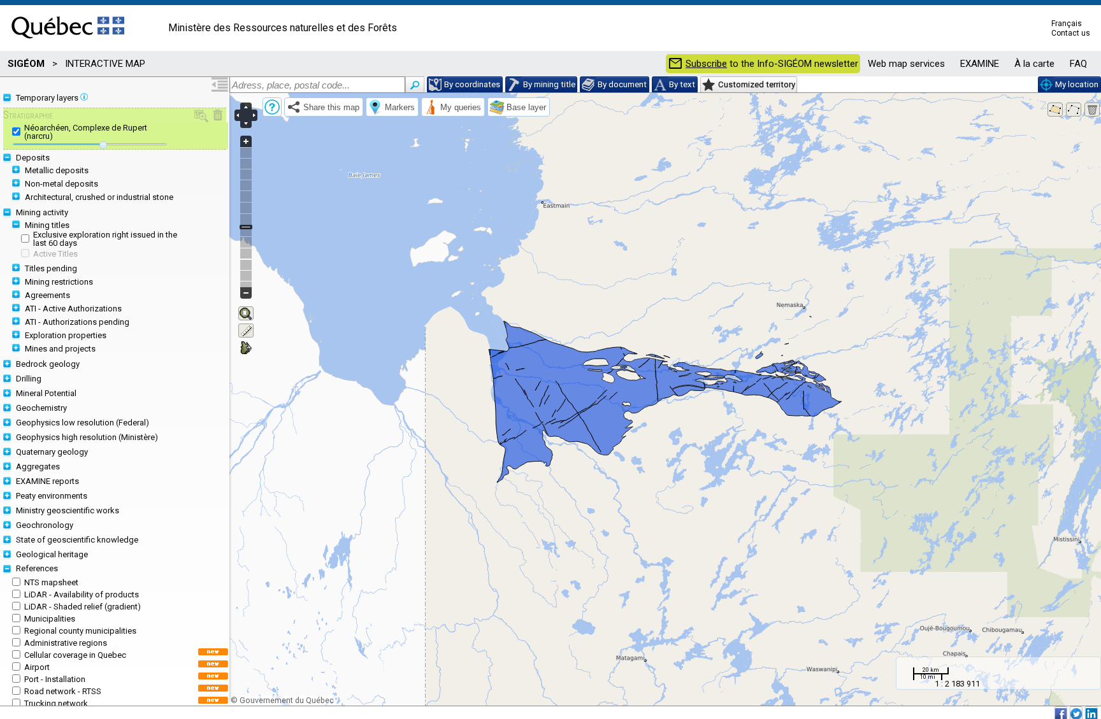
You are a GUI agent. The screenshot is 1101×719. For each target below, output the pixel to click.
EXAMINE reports (47, 481)
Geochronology (44, 525)
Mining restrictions (59, 282)
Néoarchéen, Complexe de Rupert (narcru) (85, 132)
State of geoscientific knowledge (77, 540)
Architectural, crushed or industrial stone (99, 197)
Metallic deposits (57, 170)
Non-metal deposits (61, 184)
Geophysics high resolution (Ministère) (87, 437)
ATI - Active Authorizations (73, 308)
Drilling (28, 378)
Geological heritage (52, 554)
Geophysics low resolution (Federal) (82, 422)
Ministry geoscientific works (67, 510)
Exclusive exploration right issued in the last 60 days (105, 239)
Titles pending (51, 268)
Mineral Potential (46, 393)
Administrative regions (65, 643)
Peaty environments (51, 496)
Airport (37, 667)
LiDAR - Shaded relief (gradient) (82, 606)
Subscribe (706, 64)
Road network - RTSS (62, 691)
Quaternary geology (52, 452)
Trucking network (56, 703)
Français (1066, 23)
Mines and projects (60, 349)
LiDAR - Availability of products (81, 594)
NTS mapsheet (51, 582)
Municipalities (49, 619)
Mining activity (42, 212)
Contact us (1070, 33)
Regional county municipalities (80, 631)
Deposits (33, 157)
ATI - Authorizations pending (77, 322)
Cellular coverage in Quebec (75, 655)
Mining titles (47, 225)
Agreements (47, 295)
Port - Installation (54, 679)
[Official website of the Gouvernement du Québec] (68, 42)
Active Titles (55, 254)
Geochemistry (41, 408)
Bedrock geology (48, 364)
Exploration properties (65, 335)
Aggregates (38, 466)
